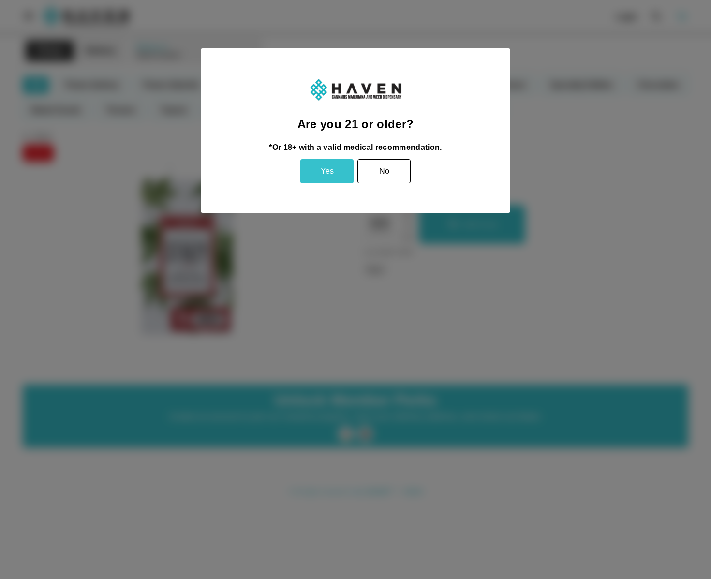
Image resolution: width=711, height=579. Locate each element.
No (384, 171)
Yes (327, 171)
